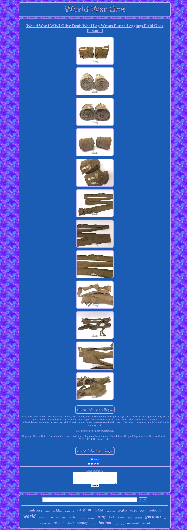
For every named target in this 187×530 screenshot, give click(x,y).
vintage (83, 523)
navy (116, 524)
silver (64, 518)
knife (122, 524)
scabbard (110, 510)
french (70, 523)
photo (47, 511)
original (84, 509)
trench (59, 522)
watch (73, 517)
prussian (54, 517)
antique (155, 510)
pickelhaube (45, 523)
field (111, 517)
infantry (43, 517)
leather (122, 510)
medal (146, 523)
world (30, 516)
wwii (143, 511)
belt (165, 518)
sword (82, 518)
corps (93, 524)
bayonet (121, 517)
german (153, 516)
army (101, 516)
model (133, 510)
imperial (133, 523)
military (35, 510)
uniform (138, 518)
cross (130, 518)
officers (91, 518)
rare (99, 510)
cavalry (69, 511)
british (57, 510)
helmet (105, 522)
